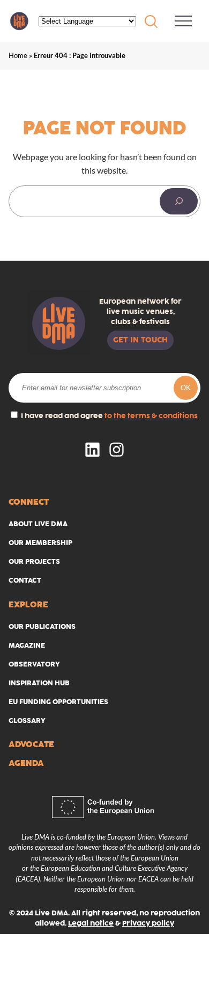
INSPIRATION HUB (39, 683)
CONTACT (25, 580)
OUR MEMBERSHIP (40, 543)
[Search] (179, 201)
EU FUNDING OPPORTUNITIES (58, 702)
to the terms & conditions (151, 416)
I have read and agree (108, 416)
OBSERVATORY (34, 664)
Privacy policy (148, 923)
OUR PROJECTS (34, 561)
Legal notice (91, 923)
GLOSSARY (27, 720)
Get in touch (140, 340)
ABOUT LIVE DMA (38, 524)
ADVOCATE (31, 744)
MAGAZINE (27, 645)
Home (18, 55)
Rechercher (151, 21)
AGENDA (26, 763)
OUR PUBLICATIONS (42, 626)
